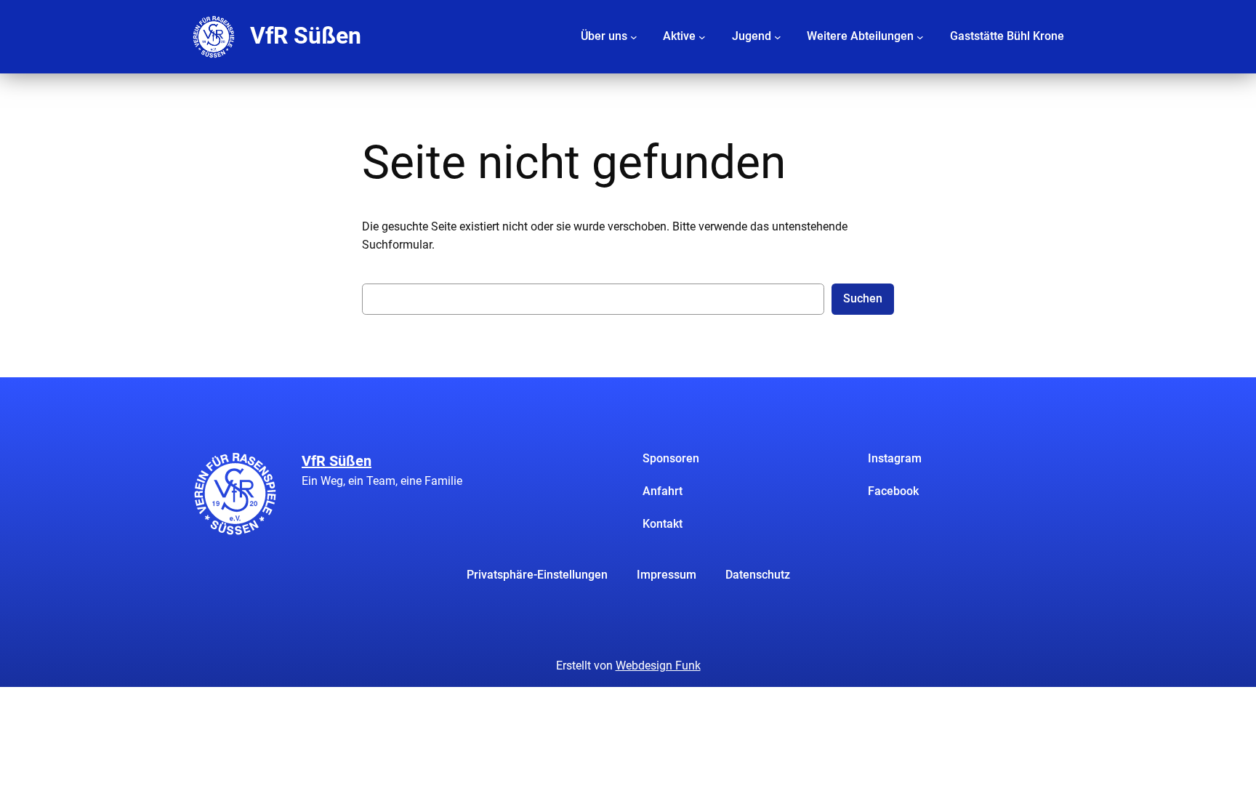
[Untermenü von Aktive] (702, 36)
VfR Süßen (305, 35)
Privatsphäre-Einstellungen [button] (537, 575)
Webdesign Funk (658, 665)
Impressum (666, 575)
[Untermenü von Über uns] (633, 36)
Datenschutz (757, 575)
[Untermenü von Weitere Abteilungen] (920, 36)
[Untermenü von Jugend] (777, 36)
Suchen (862, 298)
